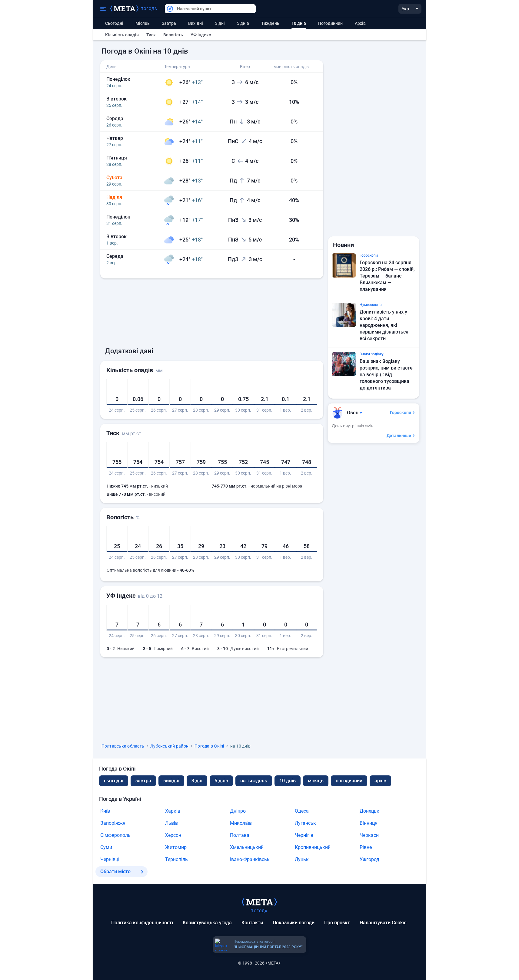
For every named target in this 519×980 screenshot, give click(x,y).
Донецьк (369, 811)
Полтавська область (123, 746)
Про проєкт (337, 923)
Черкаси (369, 835)
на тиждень (253, 781)
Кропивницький (313, 847)
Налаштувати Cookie (383, 923)
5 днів (243, 23)
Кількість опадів (122, 34)
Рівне (366, 847)
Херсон (173, 835)
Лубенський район (169, 746)
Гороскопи (400, 412)
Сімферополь (115, 835)
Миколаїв (241, 823)
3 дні (220, 23)
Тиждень (270, 23)
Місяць (142, 23)
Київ (105, 811)
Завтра (169, 23)
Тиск (151, 34)
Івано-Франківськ (250, 859)
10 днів (287, 781)
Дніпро (238, 811)
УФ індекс (201, 34)
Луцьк (302, 859)
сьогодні (113, 781)
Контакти (252, 923)
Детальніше (399, 435)
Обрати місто (115, 871)
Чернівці (109, 859)
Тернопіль (176, 859)
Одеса (302, 811)
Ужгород (369, 859)
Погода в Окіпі (209, 746)
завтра (143, 781)
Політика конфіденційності (142, 923)
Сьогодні (114, 23)
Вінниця (369, 823)
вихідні (195, 23)
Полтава (239, 835)
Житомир (176, 847)
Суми (106, 847)
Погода (149, 9)
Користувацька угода (207, 923)
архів (360, 23)
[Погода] (259, 901)
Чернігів (304, 835)
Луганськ (305, 823)
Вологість (173, 34)
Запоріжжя (112, 823)
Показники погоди (293, 923)
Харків (172, 811)
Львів (171, 823)
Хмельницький (247, 847)
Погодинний (330, 23)
